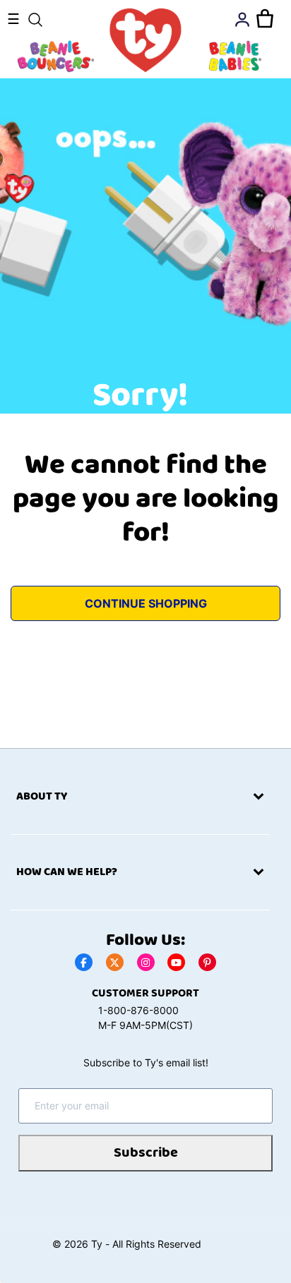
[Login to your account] (242, 19)
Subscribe (146, 1153)
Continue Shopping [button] (146, 603)
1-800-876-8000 (138, 1010)
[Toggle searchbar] (35, 20)
